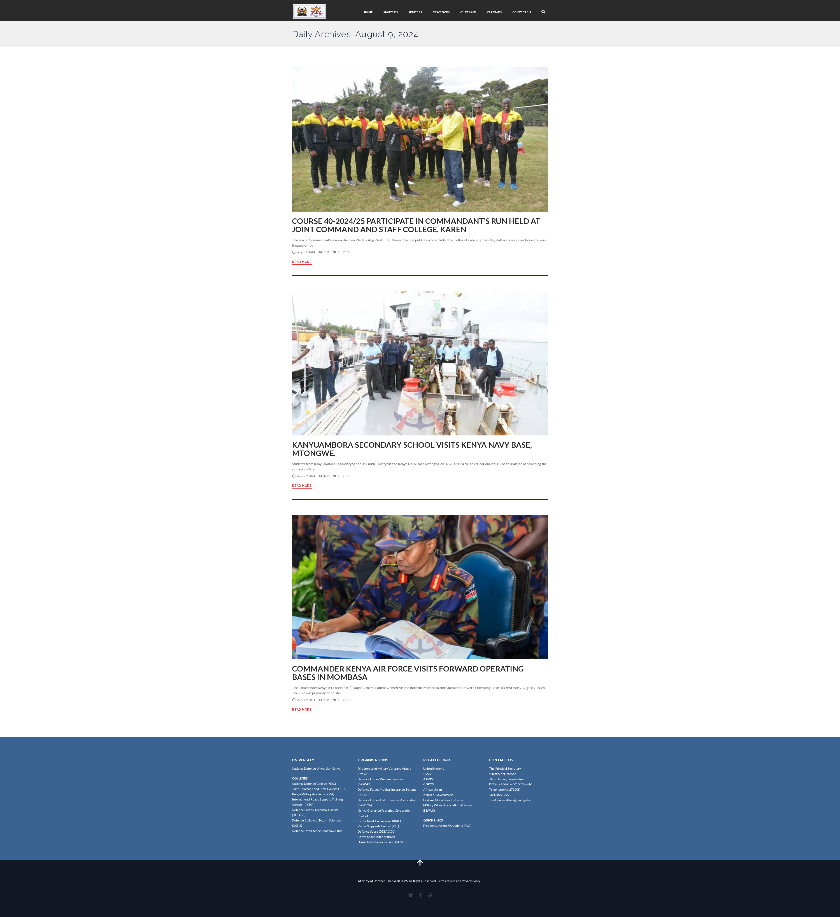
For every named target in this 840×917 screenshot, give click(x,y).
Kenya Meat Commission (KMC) (379, 821)
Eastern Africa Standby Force (443, 800)
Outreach (468, 12)
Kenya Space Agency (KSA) (376, 837)
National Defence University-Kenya (316, 768)
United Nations (433, 768)
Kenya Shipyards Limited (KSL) (378, 826)
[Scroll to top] (420, 862)
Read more (302, 262)
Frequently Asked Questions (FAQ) (447, 825)
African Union (432, 789)
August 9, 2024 (306, 252)
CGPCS (428, 784)
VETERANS (494, 12)
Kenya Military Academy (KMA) (313, 794)
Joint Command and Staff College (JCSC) (319, 789)
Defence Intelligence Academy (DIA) (317, 831)
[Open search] (543, 12)
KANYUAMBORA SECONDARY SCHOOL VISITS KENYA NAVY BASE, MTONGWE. (412, 449)
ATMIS (428, 779)
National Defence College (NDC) (314, 783)
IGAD (427, 774)
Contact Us (521, 12)
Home (368, 12)
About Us (390, 12)
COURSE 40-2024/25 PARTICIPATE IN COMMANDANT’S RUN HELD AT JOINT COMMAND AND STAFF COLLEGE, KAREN (416, 225)
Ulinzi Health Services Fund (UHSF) (381, 842)
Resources (441, 12)
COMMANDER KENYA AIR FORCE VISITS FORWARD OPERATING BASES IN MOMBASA (408, 672)
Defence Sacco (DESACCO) (377, 831)
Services (415, 12)
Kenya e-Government (438, 795)
